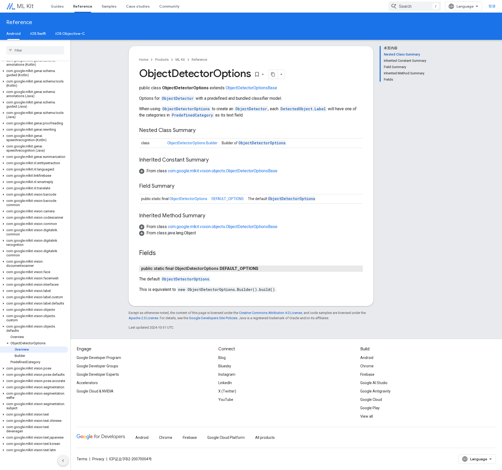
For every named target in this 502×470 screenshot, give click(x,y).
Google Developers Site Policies (213, 318)
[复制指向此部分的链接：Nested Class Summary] (201, 131)
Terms (82, 459)
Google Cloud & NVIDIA (95, 391)
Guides (57, 6)
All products (265, 437)
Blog (222, 358)
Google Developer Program (99, 358)
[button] (34, 62)
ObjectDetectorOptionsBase (251, 87)
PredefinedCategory (192, 115)
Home (143, 60)
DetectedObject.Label (303, 108)
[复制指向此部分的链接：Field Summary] (179, 186)
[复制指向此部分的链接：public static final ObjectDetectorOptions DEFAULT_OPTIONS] (263, 269)
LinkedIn (225, 383)
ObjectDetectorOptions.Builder (192, 143)
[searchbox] (35, 50)
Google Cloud (371, 399)
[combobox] (415, 6)
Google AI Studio (373, 383)
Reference (82, 6)
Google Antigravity (375, 391)
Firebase (367, 374)
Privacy (98, 459)
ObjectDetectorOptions (186, 108)
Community (169, 6)
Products (162, 60)
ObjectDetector (177, 98)
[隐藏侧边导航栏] (63, 460)
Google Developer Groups (97, 366)
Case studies (138, 6)
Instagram (226, 374)
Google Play (370, 408)
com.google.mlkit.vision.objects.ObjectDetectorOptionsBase (222, 170)
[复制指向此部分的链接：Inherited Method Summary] (210, 216)
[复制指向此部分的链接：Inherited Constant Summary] (214, 160)
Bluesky (224, 366)
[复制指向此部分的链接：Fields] (161, 253)
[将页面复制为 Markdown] (273, 74)
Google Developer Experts (98, 374)
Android (13, 33)
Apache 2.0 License (143, 318)
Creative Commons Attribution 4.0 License (270, 313)
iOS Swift (38, 33)
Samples (109, 6)
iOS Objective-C (70, 33)
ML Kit (25, 6)
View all (366, 416)
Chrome (367, 366)
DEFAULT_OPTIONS (228, 199)
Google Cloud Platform (226, 437)
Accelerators (87, 383)
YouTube (225, 399)
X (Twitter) (227, 391)
